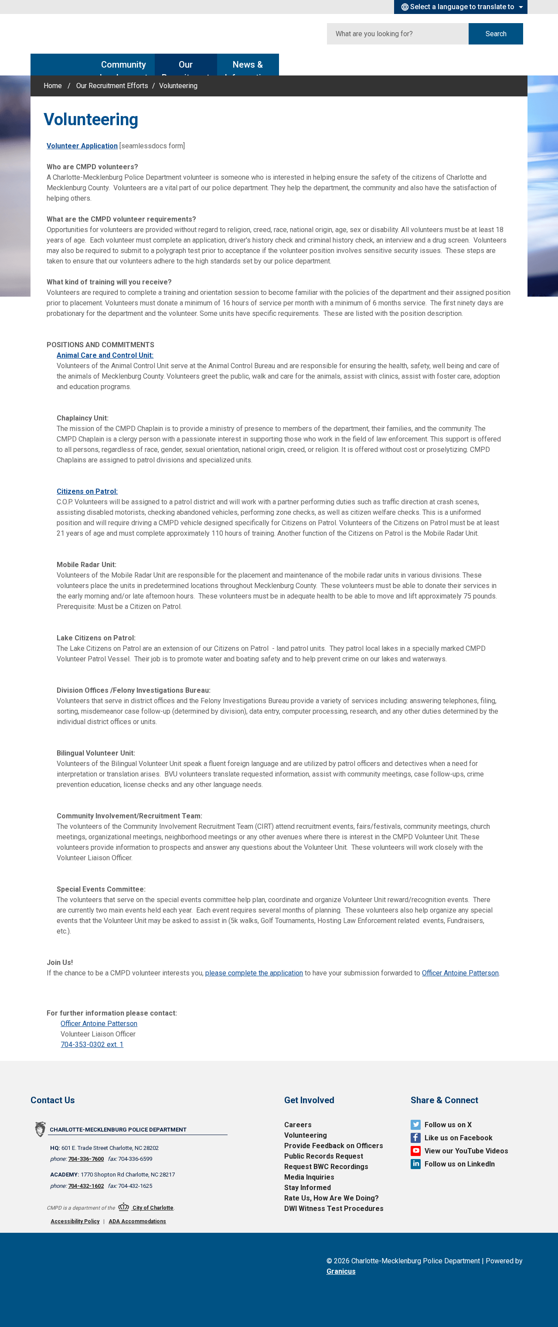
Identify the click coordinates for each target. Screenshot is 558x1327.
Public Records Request (323, 1156)
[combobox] (460, 7)
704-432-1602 (86, 1186)
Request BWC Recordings (326, 1167)
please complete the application (254, 973)
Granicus (341, 1271)
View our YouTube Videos (466, 1151)
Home (53, 86)
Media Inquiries (309, 1177)
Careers (298, 1125)
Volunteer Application (82, 146)
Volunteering (305, 1135)
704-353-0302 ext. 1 (92, 1044)
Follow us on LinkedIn (460, 1164)
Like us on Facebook (459, 1138)
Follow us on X (448, 1125)
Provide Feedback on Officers (333, 1146)
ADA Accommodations (137, 1221)
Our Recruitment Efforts (186, 67)
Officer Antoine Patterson (460, 973)
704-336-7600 (86, 1159)
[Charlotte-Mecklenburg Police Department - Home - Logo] (89, 33)
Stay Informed (307, 1187)
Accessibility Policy (75, 1221)
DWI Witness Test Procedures (334, 1208)
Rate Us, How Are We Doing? (331, 1198)
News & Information (248, 67)
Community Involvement (123, 67)
